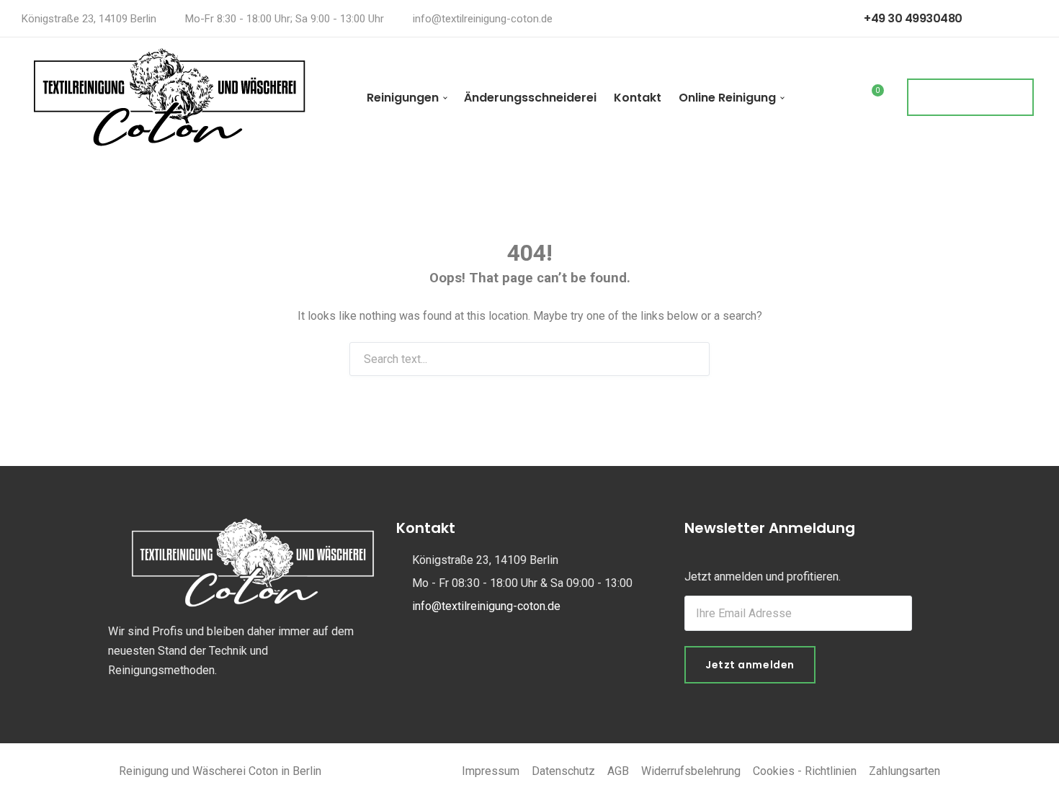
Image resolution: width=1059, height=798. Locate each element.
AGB (618, 771)
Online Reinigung (727, 97)
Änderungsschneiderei (530, 97)
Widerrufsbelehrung (691, 771)
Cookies (774, 771)
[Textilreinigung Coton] (169, 97)
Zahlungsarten (904, 771)
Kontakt (637, 97)
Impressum (490, 771)
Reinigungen (403, 97)
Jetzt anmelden (750, 665)
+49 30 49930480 (912, 18)
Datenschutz (563, 771)
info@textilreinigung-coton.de (483, 18)
